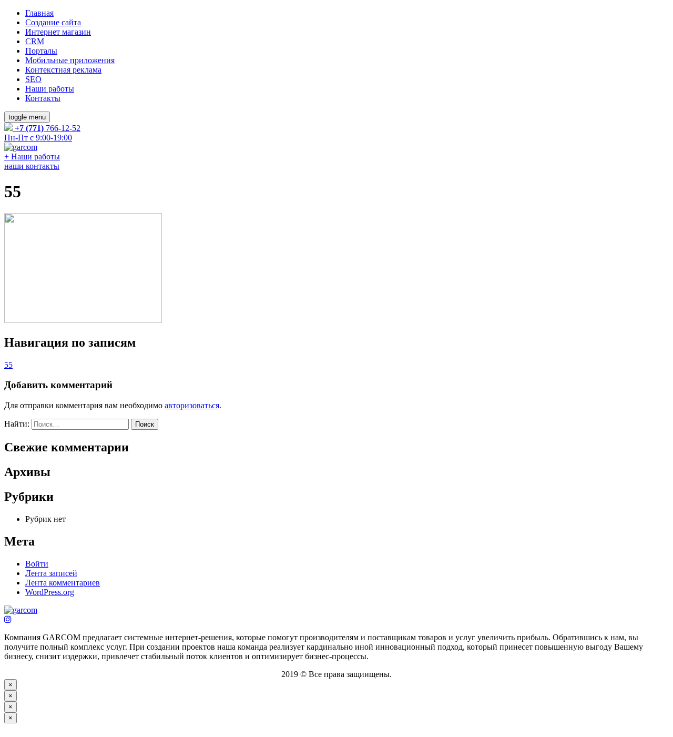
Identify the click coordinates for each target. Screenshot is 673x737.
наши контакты (31, 165)
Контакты (42, 98)
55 (8, 364)
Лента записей (51, 573)
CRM (34, 41)
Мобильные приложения (70, 60)
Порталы (41, 50)
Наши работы (49, 88)
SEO (33, 79)
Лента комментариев (62, 582)
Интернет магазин (58, 31)
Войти (36, 563)
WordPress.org (49, 592)
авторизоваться (192, 405)
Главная (39, 12)
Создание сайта (53, 22)
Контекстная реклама (63, 69)
